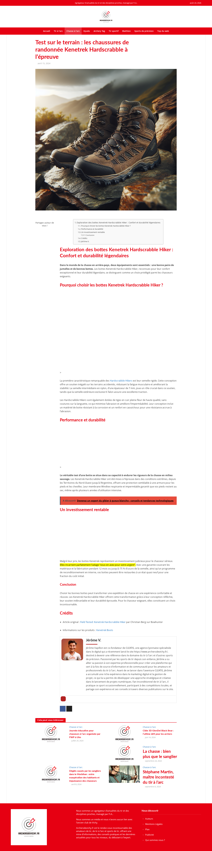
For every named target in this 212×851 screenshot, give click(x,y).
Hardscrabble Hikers (121, 380)
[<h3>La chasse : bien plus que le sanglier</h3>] (124, 753)
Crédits (84, 238)
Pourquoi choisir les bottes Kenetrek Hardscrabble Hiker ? (106, 225)
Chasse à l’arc (73, 31)
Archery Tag (99, 31)
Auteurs (149, 818)
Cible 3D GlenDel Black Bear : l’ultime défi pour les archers (158, 732)
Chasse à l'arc (75, 727)
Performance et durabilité (92, 229)
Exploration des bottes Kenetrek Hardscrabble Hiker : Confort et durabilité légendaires (118, 222)
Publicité (149, 834)
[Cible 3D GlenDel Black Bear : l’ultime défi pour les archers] (124, 733)
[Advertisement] (118, 310)
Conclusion (90, 235)
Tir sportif (114, 31)
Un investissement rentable (93, 232)
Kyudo (87, 31)
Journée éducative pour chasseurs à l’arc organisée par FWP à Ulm (84, 734)
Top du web (163, 31)
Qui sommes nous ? (155, 840)
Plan (147, 829)
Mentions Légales (154, 824)
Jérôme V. (85, 241)
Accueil (46, 31)
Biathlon (126, 31)
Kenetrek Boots (104, 630)
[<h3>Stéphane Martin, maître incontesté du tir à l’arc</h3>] (124, 773)
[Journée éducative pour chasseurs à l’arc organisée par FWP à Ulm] (50, 733)
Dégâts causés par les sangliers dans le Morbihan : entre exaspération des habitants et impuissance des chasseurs (85, 776)
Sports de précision (144, 31)
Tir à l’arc (58, 31)
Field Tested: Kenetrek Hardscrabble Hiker (103, 622)
